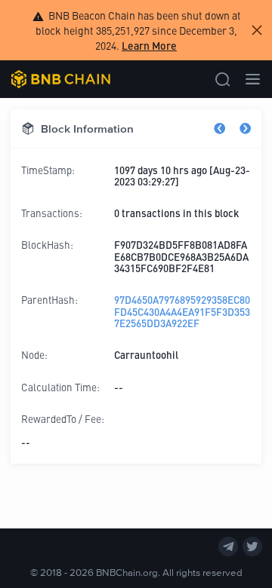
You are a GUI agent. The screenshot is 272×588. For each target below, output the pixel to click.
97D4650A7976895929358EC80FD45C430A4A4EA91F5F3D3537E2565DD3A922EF (182, 311)
